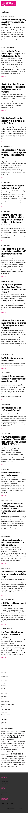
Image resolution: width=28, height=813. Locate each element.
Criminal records (10, 739)
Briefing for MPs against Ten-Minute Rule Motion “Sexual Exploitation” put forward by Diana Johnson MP (13, 288)
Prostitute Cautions (5, 754)
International (4, 691)
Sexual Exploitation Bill (9, 758)
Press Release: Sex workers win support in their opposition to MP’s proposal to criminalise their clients (13, 252)
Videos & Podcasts (5, 714)
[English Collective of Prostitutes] (8, 6)
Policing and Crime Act (20, 749)
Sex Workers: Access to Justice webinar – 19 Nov (12, 359)
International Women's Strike (6, 745)
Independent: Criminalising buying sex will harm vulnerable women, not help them (13, 22)
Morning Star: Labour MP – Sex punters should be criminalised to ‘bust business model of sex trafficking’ (13, 88)
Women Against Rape (12, 766)
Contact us (4, 781)
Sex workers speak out (6, 709)
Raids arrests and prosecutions (13, 755)
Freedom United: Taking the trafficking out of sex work (11, 409)
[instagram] (16, 803)
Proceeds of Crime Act (19, 752)
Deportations (21, 741)
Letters (3, 699)
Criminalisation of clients (11, 738)
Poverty (10, 752)
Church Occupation (14, 733)
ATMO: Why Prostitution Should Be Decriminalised (13, 604)
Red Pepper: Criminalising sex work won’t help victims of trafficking (12, 634)
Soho (15, 758)
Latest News (4, 693)
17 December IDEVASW (14, 731)
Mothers (13, 747)
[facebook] (8, 803)
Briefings (3, 683)
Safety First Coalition (18, 756)
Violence (16, 764)
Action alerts (4, 680)
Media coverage (5, 701)
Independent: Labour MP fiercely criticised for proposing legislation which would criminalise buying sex (13, 153)
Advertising (22, 731)
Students (23, 758)
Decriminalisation (9, 741)
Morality (9, 747)
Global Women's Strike (19, 743)
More (2, 43)
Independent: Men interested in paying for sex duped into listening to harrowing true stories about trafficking (13, 324)
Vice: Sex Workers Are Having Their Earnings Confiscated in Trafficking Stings (14, 574)
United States (12, 762)
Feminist (10, 743)
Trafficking (20, 760)
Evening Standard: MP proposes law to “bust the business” (12, 187)
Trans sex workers (4, 762)
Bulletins (3, 685)
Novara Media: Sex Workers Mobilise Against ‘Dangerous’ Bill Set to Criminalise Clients (13, 53)
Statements (4, 712)
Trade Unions (13, 760)
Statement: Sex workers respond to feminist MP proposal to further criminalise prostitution (13, 379)
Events (3, 688)
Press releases (4, 706)
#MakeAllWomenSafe (5, 731)
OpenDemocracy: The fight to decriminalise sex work (11, 474)
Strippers (19, 758)
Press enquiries (5, 795)
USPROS (9, 764)
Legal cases (4, 696)
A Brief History (5, 784)
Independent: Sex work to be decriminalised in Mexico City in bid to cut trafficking (12, 542)
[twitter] (3, 803)
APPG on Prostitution (6, 733)
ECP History (4, 743)
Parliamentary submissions (7, 704)
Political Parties (4, 752)
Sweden (8, 760)
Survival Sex (4, 760)
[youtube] (12, 803)
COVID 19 (6, 735)
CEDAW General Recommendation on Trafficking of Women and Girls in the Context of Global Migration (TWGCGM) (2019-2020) (13, 440)
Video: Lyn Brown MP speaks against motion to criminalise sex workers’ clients (13, 121)
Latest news (5, 792)
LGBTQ (13, 745)
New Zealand (18, 747)
